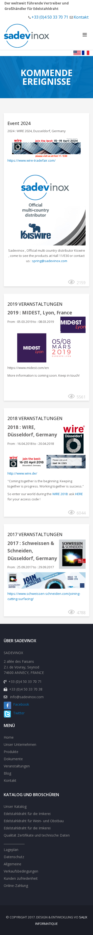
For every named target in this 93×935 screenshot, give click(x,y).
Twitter (18, 713)
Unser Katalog (15, 806)
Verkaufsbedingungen (21, 871)
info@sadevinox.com (27, 696)
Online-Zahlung (16, 885)
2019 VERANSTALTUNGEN (34, 304)
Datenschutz (14, 856)
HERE (79, 494)
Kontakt (81, 17)
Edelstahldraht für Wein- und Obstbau (34, 820)
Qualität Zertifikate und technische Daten (37, 835)
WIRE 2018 (59, 494)
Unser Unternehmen (20, 744)
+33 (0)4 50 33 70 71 (49, 17)
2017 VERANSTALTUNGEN (34, 534)
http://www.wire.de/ (22, 473)
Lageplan (11, 849)
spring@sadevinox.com (49, 261)
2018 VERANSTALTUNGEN (34, 418)
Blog (7, 773)
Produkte (11, 751)
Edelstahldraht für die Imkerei (27, 813)
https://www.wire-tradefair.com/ (31, 160)
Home (9, 737)
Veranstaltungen (17, 766)
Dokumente (13, 758)
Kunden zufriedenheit (21, 878)
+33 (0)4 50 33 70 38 (25, 689)
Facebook (20, 704)
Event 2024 (19, 123)
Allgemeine (12, 864)
